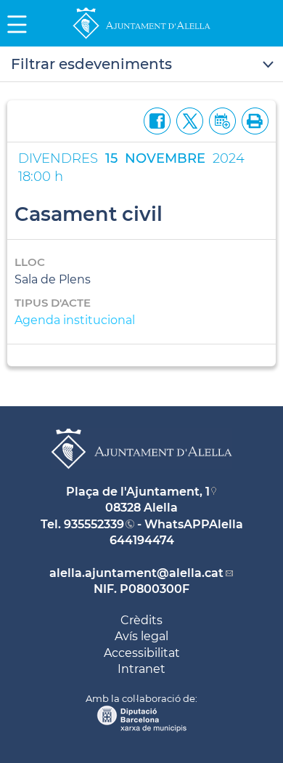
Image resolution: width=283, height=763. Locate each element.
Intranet (141, 669)
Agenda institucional (75, 320)
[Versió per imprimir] (252, 119)
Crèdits (141, 620)
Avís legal (141, 636)
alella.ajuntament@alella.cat (136, 573)
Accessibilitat (142, 653)
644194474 (142, 540)
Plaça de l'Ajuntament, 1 (138, 491)
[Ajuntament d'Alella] (141, 38)
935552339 (94, 524)
